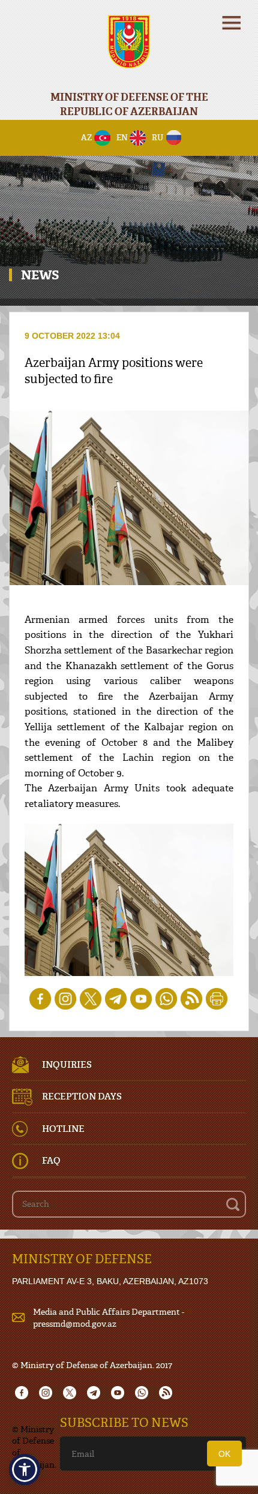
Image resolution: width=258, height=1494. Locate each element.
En (122, 137)
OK (224, 1454)
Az (86, 137)
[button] (24, 1469)
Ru (157, 137)
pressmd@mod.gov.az (74, 1323)
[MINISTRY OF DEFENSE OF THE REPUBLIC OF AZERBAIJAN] (129, 49)
